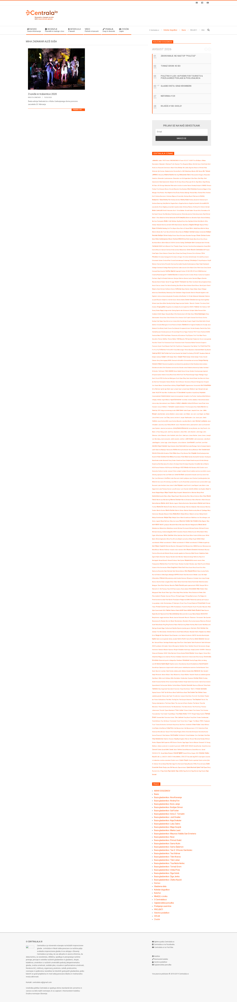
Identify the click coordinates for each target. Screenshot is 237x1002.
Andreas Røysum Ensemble (175, 196)
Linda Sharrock (174, 478)
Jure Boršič (191, 442)
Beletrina (188, 217)
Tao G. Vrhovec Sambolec (199, 689)
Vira (196, 735)
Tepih (171, 696)
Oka (185, 574)
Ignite (162, 389)
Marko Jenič (165, 503)
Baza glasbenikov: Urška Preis (167, 870)
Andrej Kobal (184, 200)
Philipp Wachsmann (191, 596)
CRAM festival (202, 271)
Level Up (199, 474)
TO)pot (194, 714)
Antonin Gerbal (205, 207)
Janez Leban (179, 414)
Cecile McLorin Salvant (159, 249)
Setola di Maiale (163, 649)
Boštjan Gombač (189, 232)
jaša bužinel (194, 424)
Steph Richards (156, 674)
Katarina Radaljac (161, 449)
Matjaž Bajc (168, 517)
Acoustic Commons (164, 167)
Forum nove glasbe (205, 339)
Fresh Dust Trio (205, 346)
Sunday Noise (198, 678)
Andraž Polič (202, 192)
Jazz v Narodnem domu (183, 424)
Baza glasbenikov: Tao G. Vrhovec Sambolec (173, 850)
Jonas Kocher (193, 435)
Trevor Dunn (184, 721)
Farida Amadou (195, 328)
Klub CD (154, 457)
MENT (157, 524)
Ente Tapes (160, 321)
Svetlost (180, 681)
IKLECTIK (158, 392)
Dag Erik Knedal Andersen (165, 278)
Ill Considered (181, 392)
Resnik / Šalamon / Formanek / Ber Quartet (198, 617)
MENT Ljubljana (164, 524)
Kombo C (202, 457)
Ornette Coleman (181, 578)
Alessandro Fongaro (197, 174)
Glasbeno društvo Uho (158, 367)
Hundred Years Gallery (169, 385)
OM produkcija (169, 578)
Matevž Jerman (194, 514)
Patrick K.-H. (155, 589)
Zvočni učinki (203, 760)
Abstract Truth (170, 164)
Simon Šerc (207, 653)
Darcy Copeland (203, 282)
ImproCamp (195, 392)
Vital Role (207, 735)
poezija (199, 599)
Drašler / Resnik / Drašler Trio (193, 303)
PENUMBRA (192, 589)
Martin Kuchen (170, 510)
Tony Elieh (193, 717)
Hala (187, 378)
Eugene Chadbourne (197, 324)
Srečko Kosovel (200, 667)
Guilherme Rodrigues (169, 378)
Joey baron (176, 432)
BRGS (180, 239)
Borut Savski (180, 232)
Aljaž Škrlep (206, 182)
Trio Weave (196, 721)
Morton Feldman (165, 549)
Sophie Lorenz (174, 664)
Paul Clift (170, 589)
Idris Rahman (156, 389)
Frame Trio (161, 342)
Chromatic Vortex (157, 260)
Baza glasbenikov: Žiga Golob (166, 873)
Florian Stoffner (162, 339)
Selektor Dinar (184, 646)
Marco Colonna (194, 496)
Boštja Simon (172, 235)
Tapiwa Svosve (156, 692)
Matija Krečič (203, 514)
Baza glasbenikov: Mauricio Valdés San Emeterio (175, 834)
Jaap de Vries (195, 410)
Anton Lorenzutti (157, 210)
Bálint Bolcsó (166, 242)
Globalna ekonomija (193, 367)
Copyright (178, 271)
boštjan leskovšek (200, 232)
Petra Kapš (176, 592)
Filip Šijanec (189, 335)
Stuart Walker (185, 674)
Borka (158, 232)
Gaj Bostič (208, 349)
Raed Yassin (205, 610)
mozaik (172, 549)
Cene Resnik (191, 250)
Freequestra (186, 346)
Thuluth (162, 710)
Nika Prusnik (202, 564)
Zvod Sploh (201, 756)
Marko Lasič (202, 503)
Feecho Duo (203, 328)
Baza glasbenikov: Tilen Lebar (167, 860)
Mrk (185, 549)
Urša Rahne (162, 728)
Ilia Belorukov (172, 392)
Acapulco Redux (187, 164)
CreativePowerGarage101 (159, 274)
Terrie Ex (194, 696)
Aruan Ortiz (197, 210)
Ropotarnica (202, 631)
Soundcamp (182, 664)
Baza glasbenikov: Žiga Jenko (167, 876)
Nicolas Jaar (193, 564)
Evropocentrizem (185, 328)
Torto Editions (156, 721)
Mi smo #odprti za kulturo (181, 539)
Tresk (178, 721)
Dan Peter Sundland (192, 282)
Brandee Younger (191, 235)
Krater (174, 460)
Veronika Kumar (203, 731)
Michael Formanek (183, 528)
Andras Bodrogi (184, 192)
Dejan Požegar (202, 289)
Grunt (157, 378)
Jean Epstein (156, 428)
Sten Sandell (204, 671)
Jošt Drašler (189, 439)
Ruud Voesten (174, 635)
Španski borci (182, 767)
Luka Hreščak (162, 485)
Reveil (172, 621)
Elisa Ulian (163, 317)
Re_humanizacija (194, 621)
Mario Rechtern (197, 499)
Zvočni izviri (175, 760)
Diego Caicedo (186, 292)
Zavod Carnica (206, 746)
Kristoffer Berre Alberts (202, 464)
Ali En (193, 182)
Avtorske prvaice (197, 214)
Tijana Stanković (170, 710)
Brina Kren (185, 239)
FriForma (162, 350)
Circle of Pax (166, 260)
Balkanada (173, 217)
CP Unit (195, 271)
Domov (157, 883)
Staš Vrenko (169, 671)
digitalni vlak (204, 292)
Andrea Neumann (160, 196)
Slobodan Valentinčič (182, 656)
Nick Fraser (174, 564)
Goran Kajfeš (177, 371)
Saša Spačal (187, 642)
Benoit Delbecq (205, 217)
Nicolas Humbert (184, 564)
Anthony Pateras (188, 207)
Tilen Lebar (179, 710)
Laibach (179, 471)
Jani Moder (186, 414)
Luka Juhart (169, 485)
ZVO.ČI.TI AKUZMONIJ (174, 756)
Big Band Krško (192, 221)
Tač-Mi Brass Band (170, 692)
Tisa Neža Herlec (181, 714)
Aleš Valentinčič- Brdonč (166, 182)
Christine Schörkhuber (190, 257)
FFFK (162, 335)
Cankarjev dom (190, 242)
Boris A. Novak (184, 228)
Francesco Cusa (169, 342)
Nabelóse (202, 553)
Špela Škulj (207, 767)
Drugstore (169, 307)
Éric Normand (179, 764)
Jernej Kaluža (193, 428)
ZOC (158, 756)
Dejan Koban (194, 289)
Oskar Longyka (165, 581)
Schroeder (165, 646)
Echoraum (186, 310)
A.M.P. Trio (192, 160)
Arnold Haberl (189, 210)
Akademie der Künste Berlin (173, 171)
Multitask (201, 549)
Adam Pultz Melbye (176, 167)
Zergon (193, 753)
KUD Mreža (184, 467)
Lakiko (193, 471)
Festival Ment (156, 335)
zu (161, 756)
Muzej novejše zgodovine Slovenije (180, 553)
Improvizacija (165, 396)
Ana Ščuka (176, 192)
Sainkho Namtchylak (203, 635)
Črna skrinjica (201, 764)
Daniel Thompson (180, 282)
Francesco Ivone (179, 342)
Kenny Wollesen (193, 449)
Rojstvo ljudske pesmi (184, 628)
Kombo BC (196, 457)
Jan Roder (207, 414)
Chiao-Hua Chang (181, 253)
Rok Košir (194, 628)
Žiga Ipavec (171, 771)
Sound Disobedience (193, 664)
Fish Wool (199, 335)
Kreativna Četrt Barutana (159, 464)
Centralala (199, 250)
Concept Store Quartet (158, 271)
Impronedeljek (156, 396)
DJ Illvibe (189, 296)
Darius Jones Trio (161, 285)
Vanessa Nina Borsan (158, 731)
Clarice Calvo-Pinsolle (163, 264)
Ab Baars (198, 160)
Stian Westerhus (175, 674)
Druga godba (161, 307)
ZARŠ (182, 746)
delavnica (155, 292)
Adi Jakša (186, 167)
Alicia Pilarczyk (186, 182)
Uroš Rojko (155, 728)
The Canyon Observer (185, 699)
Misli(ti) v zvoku (160, 896)
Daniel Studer (161, 282)
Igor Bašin (168, 389)
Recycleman (155, 617)
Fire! (194, 335)
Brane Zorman (201, 235)
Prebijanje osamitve (162, 906)
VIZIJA (157, 916)
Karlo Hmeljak (202, 446)
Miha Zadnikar (169, 535)
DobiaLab (195, 296)
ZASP (186, 746)
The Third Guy (196, 706)
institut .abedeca (193, 399)
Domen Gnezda (190, 299)
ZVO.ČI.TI (164, 756)
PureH (195, 606)
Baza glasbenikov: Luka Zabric (167, 824)
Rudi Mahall (165, 635)
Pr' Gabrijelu (175, 603)
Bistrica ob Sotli (166, 224)
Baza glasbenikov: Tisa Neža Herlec (169, 863)
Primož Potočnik (192, 603)
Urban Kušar (196, 724)
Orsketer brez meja (199, 578)
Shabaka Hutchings (184, 649)
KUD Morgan (176, 467)
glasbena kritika (188, 364)
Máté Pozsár (195, 553)
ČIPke (195, 764)
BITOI (173, 224)
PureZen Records (202, 606)
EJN (186, 314)
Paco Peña (161, 585)
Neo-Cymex (181, 560)
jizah (165, 432)
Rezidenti (186, 621)
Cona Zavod (207, 267)
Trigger (190, 721)
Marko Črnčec (168, 507)
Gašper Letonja (156, 357)
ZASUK (191, 746)
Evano (170, 328)
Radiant (173, 610)
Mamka (194, 492)
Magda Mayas (160, 492)
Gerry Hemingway (162, 360)
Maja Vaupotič (178, 492)
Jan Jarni (194, 414)
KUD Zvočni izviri (202, 467)
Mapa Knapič (175, 496)
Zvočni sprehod (193, 760)
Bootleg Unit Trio (167, 228)
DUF (209, 307)
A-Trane (181, 160)
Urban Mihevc (205, 724)
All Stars (154, 185)
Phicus (173, 596)
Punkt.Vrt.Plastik (187, 606)
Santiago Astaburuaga (170, 642)
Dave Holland (188, 285)
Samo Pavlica (190, 639)
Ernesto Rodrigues (162, 324)
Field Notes (167, 335)
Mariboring (166, 499)
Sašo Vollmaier (206, 642)
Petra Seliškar (184, 592)
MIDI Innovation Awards (180, 532)
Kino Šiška (173, 453)
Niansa (162, 564)
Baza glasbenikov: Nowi (164, 837)
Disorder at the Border (179, 296)
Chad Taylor (155, 253)
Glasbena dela (160, 886)
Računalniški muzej (186, 614)
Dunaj (154, 310)
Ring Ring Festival (168, 624)
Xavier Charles (177, 742)
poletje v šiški (159, 603)
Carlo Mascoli (166, 246)
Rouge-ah (158, 635)
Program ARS (169, 606)
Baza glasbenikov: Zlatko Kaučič (168, 880)
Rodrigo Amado (156, 628)
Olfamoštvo (155, 578)
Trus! (153, 724)
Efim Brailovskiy (179, 314)
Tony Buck (187, 717)
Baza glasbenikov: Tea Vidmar (167, 853)
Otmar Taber (173, 581)
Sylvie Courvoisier (193, 681)
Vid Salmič (182, 735)
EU (189, 324)
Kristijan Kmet (178, 464)
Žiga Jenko (179, 771)
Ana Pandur (160, 192)
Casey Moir (207, 246)
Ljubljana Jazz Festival (190, 478)
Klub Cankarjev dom (203, 453)
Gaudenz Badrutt (205, 353)
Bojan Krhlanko (157, 228)
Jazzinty (161, 424)
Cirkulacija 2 (194, 260)
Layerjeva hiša (161, 474)
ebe (181, 310)
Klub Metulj (170, 457)
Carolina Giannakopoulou (196, 246)
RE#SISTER (204, 614)
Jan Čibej (167, 417)
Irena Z (160, 407)
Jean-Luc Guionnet (204, 424)
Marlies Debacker (191, 507)
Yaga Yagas (185, 742)
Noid (174, 571)
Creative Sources (172, 274)
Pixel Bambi (169, 599)
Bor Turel (163, 232)
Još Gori (182, 439)
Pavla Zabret (184, 589)
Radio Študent (196, 610)
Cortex (183, 271)
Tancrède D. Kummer (173, 689)
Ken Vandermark (204, 449)
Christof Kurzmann (203, 257)
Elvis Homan (179, 317)
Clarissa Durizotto (176, 264)
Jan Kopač (200, 414)
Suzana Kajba (174, 681)
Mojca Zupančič (160, 546)
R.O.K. (164, 610)
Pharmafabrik (156, 596)
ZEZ (197, 753)
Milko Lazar (201, 535)
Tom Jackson (179, 717)
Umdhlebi (189, 724)
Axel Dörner (206, 214)
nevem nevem (197, 560)
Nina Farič (181, 567)
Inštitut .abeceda (181, 403)
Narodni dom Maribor (176, 557)
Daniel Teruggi (170, 282)
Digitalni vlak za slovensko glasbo (162, 296)
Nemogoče (155, 560)
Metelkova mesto (172, 528)
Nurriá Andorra (156, 574)
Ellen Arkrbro (171, 317)
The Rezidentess (176, 706)
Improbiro (189, 392)
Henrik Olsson (180, 382)
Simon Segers (199, 653)
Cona (202, 267)
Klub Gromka (161, 457)
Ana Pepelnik (169, 192)
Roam (176, 624)
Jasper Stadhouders (186, 417)
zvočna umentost (165, 760)
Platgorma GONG (185, 599)
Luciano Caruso (194, 482)
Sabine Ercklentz (186, 635)
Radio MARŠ (180, 610)
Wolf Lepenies (165, 742)
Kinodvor (166, 453)
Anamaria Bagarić (202, 189)
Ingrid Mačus (166, 399)
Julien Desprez (172, 442)
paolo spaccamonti (190, 585)
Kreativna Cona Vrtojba (183, 460)
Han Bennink (201, 378)
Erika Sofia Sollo (200, 321)
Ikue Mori (164, 392)
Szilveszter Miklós (166, 685)
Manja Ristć (200, 492)
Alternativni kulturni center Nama (181, 185)
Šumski (154, 771)
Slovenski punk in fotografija (167, 660)
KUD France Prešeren (158, 467)
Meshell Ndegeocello (191, 524)
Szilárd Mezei (176, 685)
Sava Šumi (180, 642)
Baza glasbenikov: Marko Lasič (167, 830)
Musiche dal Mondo (163, 553)
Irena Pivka (201, 403)
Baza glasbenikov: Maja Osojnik (167, 827)
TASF (162, 692)
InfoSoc (159, 399)
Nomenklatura (180, 571)
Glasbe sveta (183, 367)
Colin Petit (197, 267)
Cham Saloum (163, 253)
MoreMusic (155, 549)
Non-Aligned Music (191, 571)
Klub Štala (184, 457)
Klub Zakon (177, 457)
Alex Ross (194, 178)
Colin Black (190, 267)
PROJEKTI (158, 909)
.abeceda (155, 160)
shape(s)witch (195, 649)
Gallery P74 (192, 353)
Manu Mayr (167, 496)
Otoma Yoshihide (183, 581)
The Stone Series (187, 706)
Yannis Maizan (194, 742)
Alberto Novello (169, 174)
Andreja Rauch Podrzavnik (192, 196)
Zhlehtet (201, 753)
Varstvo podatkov (161, 913)
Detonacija (169, 292)
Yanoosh (201, 742)
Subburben (184, 678)
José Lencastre (165, 439)
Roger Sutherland (167, 628)
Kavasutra (170, 449)
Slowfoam (179, 660)
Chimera (189, 253)
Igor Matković (191, 389)
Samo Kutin (181, 639)
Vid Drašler (174, 735)
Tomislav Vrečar (169, 717)
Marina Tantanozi (186, 499)
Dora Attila (163, 303)
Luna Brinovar (176, 489)
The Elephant (196, 699)
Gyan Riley (183, 378)
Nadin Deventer (160, 557)
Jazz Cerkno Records (175, 421)
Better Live (167, 221)
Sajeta (154, 639)
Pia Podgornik (202, 596)
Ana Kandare (183, 189)
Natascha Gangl (188, 557)
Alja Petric (199, 182)
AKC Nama (199, 171)
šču (158, 771)
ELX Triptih (187, 317)
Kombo (190, 457)
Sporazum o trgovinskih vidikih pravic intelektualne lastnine (177, 667)
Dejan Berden (186, 289)
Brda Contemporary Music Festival (167, 239)
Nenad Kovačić (163, 560)
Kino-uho (160, 453)
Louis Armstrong (165, 482)
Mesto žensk (202, 524)
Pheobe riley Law (166, 596)
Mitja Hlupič (193, 539)
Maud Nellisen (165, 521)
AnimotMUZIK (204, 203)
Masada (161, 514)
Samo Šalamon (199, 639)
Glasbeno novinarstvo (172, 367)
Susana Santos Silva (162, 681)
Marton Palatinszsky (190, 510)
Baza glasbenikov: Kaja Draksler (167, 820)
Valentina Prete (203, 728)
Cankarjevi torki (157, 246)
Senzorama (201, 646)
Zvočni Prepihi (183, 760)
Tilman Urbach (188, 710)
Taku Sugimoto (162, 689)
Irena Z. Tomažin (168, 407)
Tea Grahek (191, 692)
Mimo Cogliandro (161, 539)
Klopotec (194, 453)
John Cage (199, 432)
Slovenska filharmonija (196, 656)
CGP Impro (206, 249)
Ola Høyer (204, 574)
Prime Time (183, 603)
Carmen (185, 246)
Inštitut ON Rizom (192, 403)
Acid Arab (204, 164)
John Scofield (171, 435)
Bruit (198, 239)
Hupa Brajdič (180, 385)
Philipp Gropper (180, 596)
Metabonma (155, 528)
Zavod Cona (156, 749)
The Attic (168, 699)
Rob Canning (182, 624)
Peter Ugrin (169, 592)
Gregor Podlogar (199, 374)
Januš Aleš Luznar (158, 417)
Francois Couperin (200, 342)
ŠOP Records (174, 767)
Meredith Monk (174, 524)
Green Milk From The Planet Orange (183, 374)
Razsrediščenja (174, 614)
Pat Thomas (163, 589)
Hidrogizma (199, 382)
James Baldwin (170, 414)
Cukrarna (201, 274)
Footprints (196, 339)
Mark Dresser (206, 499)
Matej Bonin (176, 514)
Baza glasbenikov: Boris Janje (167, 804)
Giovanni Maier (157, 364)
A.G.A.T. (186, 160)
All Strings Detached (164, 185)
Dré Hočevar (203, 307)
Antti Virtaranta (167, 210)
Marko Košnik (193, 503)
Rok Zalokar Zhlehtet (166, 631)
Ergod (193, 321)
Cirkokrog (186, 260)
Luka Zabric (202, 485)
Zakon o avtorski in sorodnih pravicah (169, 746)
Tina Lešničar (156, 714)
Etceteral (185, 325)
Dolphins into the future (169, 299)
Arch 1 (175, 210)
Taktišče (155, 689)
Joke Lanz (185, 435)
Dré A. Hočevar (194, 307)
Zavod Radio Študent (167, 753)
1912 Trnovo (166, 160)
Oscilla (159, 581)
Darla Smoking (172, 285)
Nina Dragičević (172, 567)
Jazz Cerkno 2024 (163, 421)
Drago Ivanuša (180, 303)
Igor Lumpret (183, 389)
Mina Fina (170, 539)
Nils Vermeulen (162, 567)
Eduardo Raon (170, 314)
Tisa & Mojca (171, 714)
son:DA (154, 664)
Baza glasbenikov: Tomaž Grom (167, 867)
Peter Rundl (162, 592)
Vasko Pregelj (177, 731)
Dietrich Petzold (195, 292)
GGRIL (169, 360)
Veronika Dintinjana (192, 731)
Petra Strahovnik (194, 592)
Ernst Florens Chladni (175, 324)
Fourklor (154, 342)
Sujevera (190, 678)
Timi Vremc (196, 710)
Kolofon (157, 893)
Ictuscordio (197, 385)
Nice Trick (168, 564)
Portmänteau (168, 603)
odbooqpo (171, 574)
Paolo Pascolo (179, 585)
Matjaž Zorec (176, 517)
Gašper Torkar (199, 357)
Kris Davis (170, 464)
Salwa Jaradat (173, 639)
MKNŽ (199, 539)
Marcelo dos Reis (185, 496)
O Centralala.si (160, 899)
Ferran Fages (184, 332)
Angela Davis (175, 203)
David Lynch (203, 285)
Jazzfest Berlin (187, 421)
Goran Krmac (186, 371)
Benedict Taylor (196, 217)
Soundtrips (155, 667)
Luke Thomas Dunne (165, 489)
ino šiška (184, 399)
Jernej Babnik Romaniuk (180, 428)
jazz (201, 417)
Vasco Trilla (169, 731)
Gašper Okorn (173, 357)
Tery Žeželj (201, 696)
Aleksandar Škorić (185, 174)
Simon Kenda (181, 653)
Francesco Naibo (190, 342)
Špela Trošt (200, 767)
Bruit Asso (204, 239)
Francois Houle (156, 346)
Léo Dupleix (202, 489)
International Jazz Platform (167, 403)
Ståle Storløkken (175, 678)
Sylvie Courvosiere (205, 681)
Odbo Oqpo (165, 574)
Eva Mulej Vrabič (162, 328)
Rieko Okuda (159, 624)
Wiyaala (158, 742)
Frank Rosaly (165, 346)
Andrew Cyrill (204, 199)
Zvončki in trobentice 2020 (42, 94)
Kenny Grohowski (183, 449)
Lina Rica (167, 478)
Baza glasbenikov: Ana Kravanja (168, 797)
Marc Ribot (203, 496)
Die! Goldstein (177, 292)
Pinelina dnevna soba (158, 599)
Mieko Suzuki (192, 532)
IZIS (159, 410)
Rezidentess (179, 621)
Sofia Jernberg (202, 660)
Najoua (168, 557)
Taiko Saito (207, 685)
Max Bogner (202, 521)
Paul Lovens (177, 589)
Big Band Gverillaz (182, 221)
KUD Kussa (168, 467)
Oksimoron (189, 574)
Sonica (159, 664)
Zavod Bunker (197, 746)
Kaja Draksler (162, 446)
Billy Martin (201, 221)
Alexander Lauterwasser (165, 178)
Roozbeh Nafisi (194, 631)
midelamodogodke (167, 532)
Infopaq (154, 399)
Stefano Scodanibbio (188, 671)
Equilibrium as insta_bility (171, 321)
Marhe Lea (159, 499)
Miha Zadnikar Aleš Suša (181, 535)
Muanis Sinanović (192, 549)
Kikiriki (154, 453)
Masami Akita (168, 514)
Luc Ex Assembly (184, 482)
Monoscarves (207, 546)
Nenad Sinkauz (172, 560)
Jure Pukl (198, 442)
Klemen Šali (187, 453)
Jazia (197, 417)
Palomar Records (169, 585)
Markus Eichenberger (179, 507)
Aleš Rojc (201, 178)
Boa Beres (186, 224)
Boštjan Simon (163, 235)
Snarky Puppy (194, 660)
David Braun (195, 285)
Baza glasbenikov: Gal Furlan (166, 810)
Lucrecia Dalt (203, 482)
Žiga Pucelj (202, 771)
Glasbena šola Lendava (200, 364)
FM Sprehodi (189, 339)
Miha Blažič (200, 532)
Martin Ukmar (179, 510)
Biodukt (159, 224)
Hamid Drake (193, 378)
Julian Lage (163, 442)
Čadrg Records (188, 764)
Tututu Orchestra (161, 724)
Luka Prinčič (187, 485)
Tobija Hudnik (200, 714)
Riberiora (203, 621)
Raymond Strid (164, 614)
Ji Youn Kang (160, 432)
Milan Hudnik (194, 535)
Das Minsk (180, 285)
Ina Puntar (193, 396)
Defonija (178, 289)
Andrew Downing (157, 203)
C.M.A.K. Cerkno (175, 242)
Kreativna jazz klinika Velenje (199, 460)
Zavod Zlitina (187, 753)
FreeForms (179, 346)
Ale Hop (176, 174)
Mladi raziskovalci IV (192, 542)
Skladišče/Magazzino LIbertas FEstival (164, 656)
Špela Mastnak (191, 767)
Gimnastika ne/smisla (191, 360)
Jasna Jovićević (175, 417)
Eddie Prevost (199, 310)
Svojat (185, 681)
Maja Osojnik (169, 492)
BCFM (178, 217)
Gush (178, 378)
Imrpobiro (187, 396)
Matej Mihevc (185, 514)
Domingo (198, 299)
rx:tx (179, 635)
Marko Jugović (174, 503)
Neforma (196, 557)
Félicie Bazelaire (190, 349)
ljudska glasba (202, 478)
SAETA (194, 635)
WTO (171, 742)
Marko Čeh (160, 507)
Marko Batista (156, 503)
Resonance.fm (156, 621)
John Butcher (192, 432)
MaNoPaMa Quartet (158, 496)
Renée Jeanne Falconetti (177, 617)
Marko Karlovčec (184, 503)
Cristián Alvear (193, 274)
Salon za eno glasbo (162, 639)
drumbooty (175, 307)
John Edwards (162, 435)
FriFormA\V (169, 349)
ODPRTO (176, 574)
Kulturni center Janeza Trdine (167, 471)
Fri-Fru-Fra (155, 349)
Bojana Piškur (204, 224)
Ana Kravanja (192, 189)
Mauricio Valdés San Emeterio (189, 521)
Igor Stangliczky (200, 389)
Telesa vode (165, 696)
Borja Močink (201, 228)
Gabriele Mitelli (199, 349)
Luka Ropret (194, 485)
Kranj (170, 460)
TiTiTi (189, 714)
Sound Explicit (203, 664)
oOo (175, 578)
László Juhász (193, 489)
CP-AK (188, 271)
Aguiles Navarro (194, 167)
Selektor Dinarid (193, 646)
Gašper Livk (165, 357)
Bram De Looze (181, 235)
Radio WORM (187, 610)
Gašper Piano (182, 357)
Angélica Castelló (194, 203)
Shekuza (208, 649)
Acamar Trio (178, 164)
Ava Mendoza (167, 214)
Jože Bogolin (156, 442)
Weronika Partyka (199, 739)
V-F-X (196, 728)
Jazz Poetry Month (169, 424)
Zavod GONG (165, 749)
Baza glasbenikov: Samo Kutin (167, 843)
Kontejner (208, 457)
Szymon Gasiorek (186, 685)
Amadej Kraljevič (196, 185)
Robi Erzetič (198, 624)
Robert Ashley (190, 624)
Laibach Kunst (186, 471)
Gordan (192, 371)
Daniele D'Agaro (197, 278)
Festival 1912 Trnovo (194, 332)
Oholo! (181, 574)
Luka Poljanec (178, 485)
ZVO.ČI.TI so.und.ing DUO (189, 756)
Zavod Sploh (178, 753)
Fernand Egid (176, 332)
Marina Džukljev (175, 499)
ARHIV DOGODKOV (162, 791)
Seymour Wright (173, 649)
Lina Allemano (159, 478)
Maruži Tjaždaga (202, 510)
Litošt (181, 478)
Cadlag (182, 242)
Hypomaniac (189, 385)
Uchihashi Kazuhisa (172, 724)
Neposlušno (189, 560)
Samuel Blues (159, 642)
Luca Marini (174, 482)
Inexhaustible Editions (203, 396)
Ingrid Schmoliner (175, 399)
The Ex (203, 699)
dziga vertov (168, 310)
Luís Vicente (184, 489)
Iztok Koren (179, 410)
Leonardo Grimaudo (190, 474)
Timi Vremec (204, 710)
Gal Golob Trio (184, 353)
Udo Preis (182, 724)
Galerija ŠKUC (156, 353)
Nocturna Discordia (158, 571)
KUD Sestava (193, 467)
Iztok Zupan (187, 410)
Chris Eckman (196, 253)
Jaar (201, 410)
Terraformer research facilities (182, 696)
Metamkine (163, 528)
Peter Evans (200, 589)
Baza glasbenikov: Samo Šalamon (169, 847)
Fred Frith (173, 346)
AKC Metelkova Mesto (188, 171)
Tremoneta (173, 721)
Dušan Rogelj (160, 310)
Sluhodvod (186, 660)
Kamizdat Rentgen (191, 446)
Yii (205, 742)
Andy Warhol (166, 203)
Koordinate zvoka (157, 460)
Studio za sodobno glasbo (202, 674)
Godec (201, 367)
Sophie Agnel (165, 664)
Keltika (175, 449)
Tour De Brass (165, 721)
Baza (156, 794)
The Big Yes (175, 699)
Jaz (194, 417)
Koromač (165, 460)
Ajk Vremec (161, 171)
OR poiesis (190, 578)
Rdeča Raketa (196, 614)
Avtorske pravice (187, 214)
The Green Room (170, 703)
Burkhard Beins (157, 242)
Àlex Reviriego (170, 764)
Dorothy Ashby (171, 303)
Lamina (197, 471)
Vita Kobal (201, 735)
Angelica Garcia (183, 203)
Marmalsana (201, 507)
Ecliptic (192, 310)
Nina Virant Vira (197, 567)
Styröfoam (155, 678)
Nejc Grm (202, 557)
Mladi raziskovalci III (179, 542)
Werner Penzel (189, 739)
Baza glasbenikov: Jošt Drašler (167, 817)
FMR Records (181, 339)
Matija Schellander (158, 517)
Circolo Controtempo (177, 260)
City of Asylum (202, 260)
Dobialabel (202, 296)
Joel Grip (170, 432)
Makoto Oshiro (187, 492)
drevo (204, 303)
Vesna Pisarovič (157, 735)
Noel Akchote (168, 571)
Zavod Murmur (196, 749)
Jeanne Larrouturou (166, 428)
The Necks (196, 703)
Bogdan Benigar (194, 224)
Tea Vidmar (199, 692)
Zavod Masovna (187, 749)
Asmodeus (204, 210)
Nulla (207, 571)
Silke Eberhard (172, 653)
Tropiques (207, 721)
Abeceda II (162, 164)
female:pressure (166, 332)
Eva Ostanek (175, 328)
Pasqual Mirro (204, 585)
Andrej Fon (167, 200)
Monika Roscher (171, 546)
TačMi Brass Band (181, 692)
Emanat (193, 317)
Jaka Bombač (161, 414)
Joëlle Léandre (175, 439)
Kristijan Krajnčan (188, 464)
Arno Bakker (181, 210)
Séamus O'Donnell (198, 685)
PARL (197, 585)
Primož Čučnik (160, 606)
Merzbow (182, 524)
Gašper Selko (190, 357)
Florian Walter (172, 339)
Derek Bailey (162, 292)
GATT (197, 353)
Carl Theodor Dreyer (177, 246)
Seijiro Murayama (173, 646)
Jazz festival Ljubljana (199, 421)
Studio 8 (192, 674)
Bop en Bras (176, 228)
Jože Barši (207, 439)
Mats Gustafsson (185, 517)
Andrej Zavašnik (194, 199)
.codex (160, 160)
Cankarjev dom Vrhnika (202, 242)
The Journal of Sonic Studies (184, 703)
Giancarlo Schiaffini (178, 360)
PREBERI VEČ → (78, 109)
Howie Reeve (158, 385)
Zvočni (157, 919)
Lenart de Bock (179, 475)
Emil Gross (199, 317)
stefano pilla (177, 671)
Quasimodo (158, 610)
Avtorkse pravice (176, 214)
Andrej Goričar (175, 199)
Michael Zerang (157, 532)
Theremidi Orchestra (165, 706)
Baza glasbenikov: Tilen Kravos (167, 857)
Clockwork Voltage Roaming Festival (167, 267)
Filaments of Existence (178, 335)
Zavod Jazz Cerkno (175, 749)
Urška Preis (170, 728)
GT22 (161, 378)
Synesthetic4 (156, 685)
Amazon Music (164, 189)
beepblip (183, 217)
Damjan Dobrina (179, 278)
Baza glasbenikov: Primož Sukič (167, 840)
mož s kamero (179, 549)
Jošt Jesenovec (199, 439)
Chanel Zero (171, 253)
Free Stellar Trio (195, 346)
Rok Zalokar (201, 628)
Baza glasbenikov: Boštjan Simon (168, 807)
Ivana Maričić (201, 407)
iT (185, 407)
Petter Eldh (202, 592)
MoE (153, 546)
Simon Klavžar (189, 653)
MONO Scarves (197, 546)
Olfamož (162, 578)
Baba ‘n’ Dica (156, 217)
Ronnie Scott (176, 631)
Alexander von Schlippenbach (182, 178)
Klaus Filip (180, 453)
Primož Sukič (201, 603)
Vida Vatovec (166, 735)
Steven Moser (166, 674)
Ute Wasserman (179, 728)
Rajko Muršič (156, 614)
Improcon (202, 392)
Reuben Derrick (165, 621)
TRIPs (201, 721)
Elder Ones (191, 314)
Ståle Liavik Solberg (164, 678)
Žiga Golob (164, 771)
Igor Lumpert (175, 389)
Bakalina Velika (164, 217)
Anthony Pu (196, 207)
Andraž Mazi (194, 192)
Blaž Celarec (178, 224)
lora (158, 482)
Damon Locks (188, 278)
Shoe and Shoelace (157, 653)
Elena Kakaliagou (199, 314)
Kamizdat (182, 446)
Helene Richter (170, 382)
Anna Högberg (163, 207)
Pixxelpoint (176, 599)
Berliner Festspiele (158, 221)
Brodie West (193, 239)
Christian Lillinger (176, 257)
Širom (161, 767)
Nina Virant (189, 567)
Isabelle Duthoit (179, 407)
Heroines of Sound (190, 382)
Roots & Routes (184, 631)
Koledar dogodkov (162, 890)
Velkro (184, 731)
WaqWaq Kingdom (179, 739)
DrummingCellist (184, 307)
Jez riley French (202, 428)
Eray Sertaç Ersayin (185, 321)
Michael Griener (204, 528)
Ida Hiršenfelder (206, 385)
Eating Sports (176, 310)
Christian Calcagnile (164, 257)
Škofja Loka (166, 767)
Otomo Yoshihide (193, 581)
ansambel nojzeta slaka (175, 207)
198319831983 (174, 160)
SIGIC (165, 653)
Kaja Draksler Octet (173, 446)
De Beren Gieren (170, 289)
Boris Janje (193, 228)
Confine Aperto (170, 271)
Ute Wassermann (189, 728)
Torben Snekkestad (202, 717)
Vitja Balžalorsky (157, 739)
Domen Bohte (181, 299)
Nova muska (201, 571)
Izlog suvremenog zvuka (168, 410)
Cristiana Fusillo (183, 274)
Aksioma (161, 174)
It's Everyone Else (191, 407)
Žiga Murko (194, 771)
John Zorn (179, 435)
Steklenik (197, 671)
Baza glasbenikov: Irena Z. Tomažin (169, 814)
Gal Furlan (165, 353)
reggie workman (164, 617)
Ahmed (201, 167)
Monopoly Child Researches (184, 546)
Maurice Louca (174, 521)
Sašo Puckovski (196, 642)
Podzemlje (193, 599)
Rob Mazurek (207, 624)
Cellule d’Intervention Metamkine (176, 249)
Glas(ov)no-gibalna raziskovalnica (172, 364)
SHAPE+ (202, 649)
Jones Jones (202, 435)
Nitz (204, 567)
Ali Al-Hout (178, 182)
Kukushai (155, 471)
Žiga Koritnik (187, 771)
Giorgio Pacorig (203, 360)
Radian (168, 610)
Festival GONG (205, 332)
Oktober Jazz (197, 574)
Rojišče (174, 628)
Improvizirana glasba (176, 396)
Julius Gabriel (182, 442)
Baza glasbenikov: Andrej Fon (167, 801)
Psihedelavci (178, 606)
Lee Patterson (170, 474)
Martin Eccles (161, 510)
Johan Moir (183, 432)
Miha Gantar (159, 535)
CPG (191, 271)
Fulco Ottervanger (179, 349)
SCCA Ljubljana (156, 646)
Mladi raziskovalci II (166, 542)
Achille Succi (197, 164)
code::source (182, 267)
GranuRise (169, 374)
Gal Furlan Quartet (174, 353)
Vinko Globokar (190, 735)
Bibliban (174, 221)
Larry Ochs (203, 471)
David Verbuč (161, 289)
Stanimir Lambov (161, 671)
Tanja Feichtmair (185, 689)
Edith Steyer (161, 314)
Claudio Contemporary (188, 264)
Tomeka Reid (160, 717)
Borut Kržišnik (171, 232)
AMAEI (204, 185)
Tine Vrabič (164, 714)
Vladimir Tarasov (169, 739)
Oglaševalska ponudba (164, 903)
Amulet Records (174, 189)
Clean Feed (199, 264)
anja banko (155, 207)
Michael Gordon (194, 528)
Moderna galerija (204, 542)
